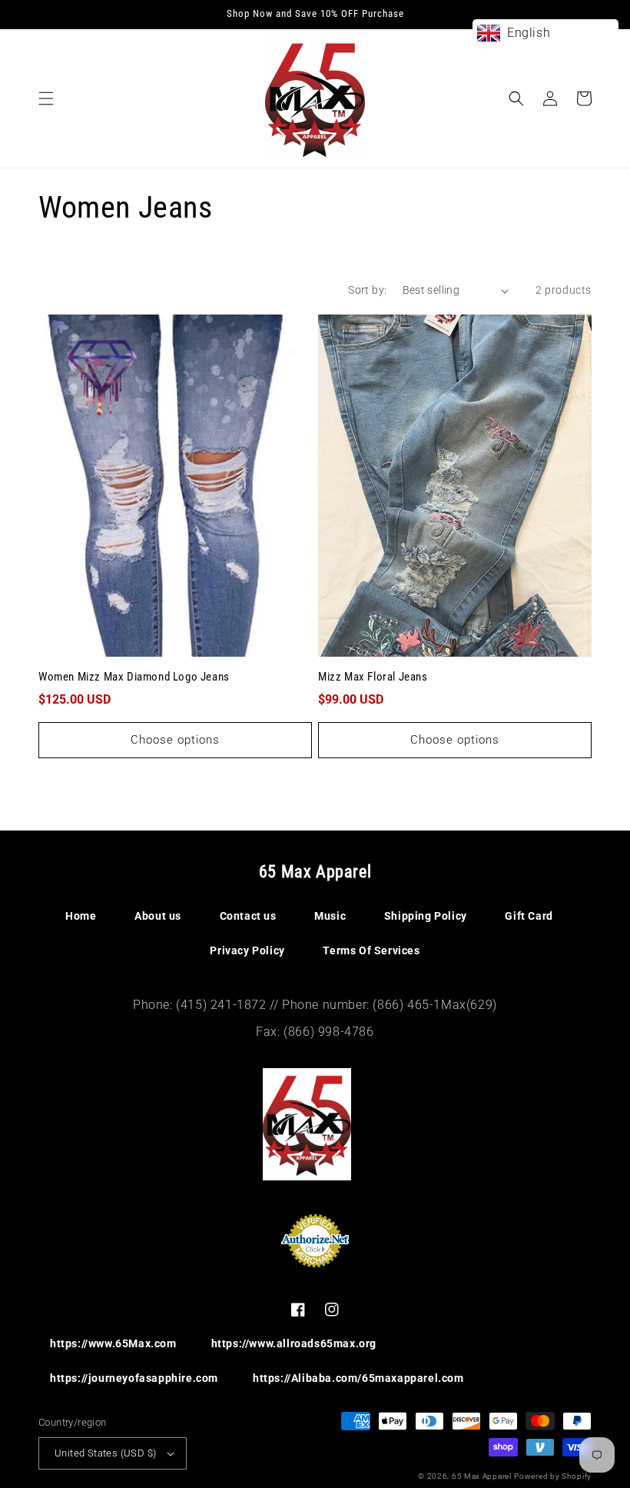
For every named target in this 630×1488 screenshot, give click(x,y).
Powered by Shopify (553, 1476)
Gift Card (528, 916)
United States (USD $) (105, 1453)
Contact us (248, 916)
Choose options (175, 740)
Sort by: (367, 290)
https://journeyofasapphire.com (134, 1378)
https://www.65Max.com (113, 1343)
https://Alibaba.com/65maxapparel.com (358, 1378)
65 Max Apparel (482, 1476)
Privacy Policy (247, 950)
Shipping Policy (425, 916)
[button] (46, 98)
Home (80, 916)
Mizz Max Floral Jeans (373, 677)
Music (330, 916)
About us (157, 916)
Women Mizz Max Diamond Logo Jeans (134, 677)
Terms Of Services (371, 950)
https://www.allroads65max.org (293, 1343)
